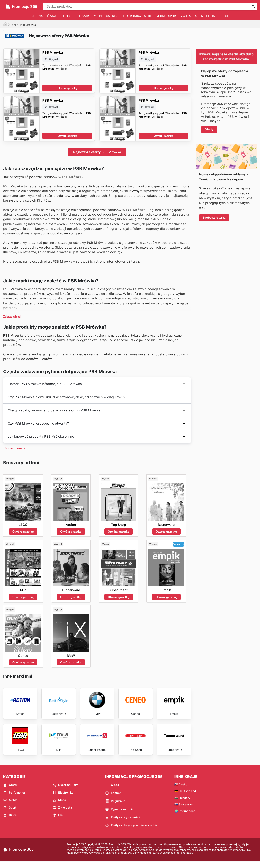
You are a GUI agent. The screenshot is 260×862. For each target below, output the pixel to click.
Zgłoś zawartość (122, 809)
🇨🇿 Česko (180, 784)
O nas (115, 784)
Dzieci (204, 16)
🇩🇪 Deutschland (185, 791)
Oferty (64, 16)
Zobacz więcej (12, 316)
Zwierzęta (189, 16)
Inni (215, 16)
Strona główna (43, 16)
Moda (160, 16)
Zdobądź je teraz (214, 217)
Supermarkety (85, 16)
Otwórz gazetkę (67, 88)
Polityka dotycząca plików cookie (134, 825)
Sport (173, 16)
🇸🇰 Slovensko (183, 804)
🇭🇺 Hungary (182, 797)
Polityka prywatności (125, 817)
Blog (225, 16)
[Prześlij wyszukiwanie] (253, 6)
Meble (148, 16)
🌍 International (185, 811)
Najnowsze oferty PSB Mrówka (97, 152)
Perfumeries (108, 16)
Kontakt (116, 793)
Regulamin (118, 801)
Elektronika (131, 16)
